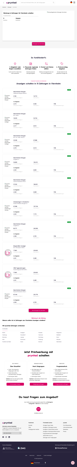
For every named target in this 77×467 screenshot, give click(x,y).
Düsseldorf (22, 335)
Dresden (40, 332)
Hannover (40, 335)
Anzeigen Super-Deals (48, 425)
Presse (64, 431)
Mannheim (59, 341)
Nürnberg (40, 337)
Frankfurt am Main (6, 341)
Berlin (3, 332)
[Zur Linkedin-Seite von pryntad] (9, 437)
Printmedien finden (15, 384)
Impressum (39, 455)
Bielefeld (58, 335)
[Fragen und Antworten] (73, 463)
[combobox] (71, 2)
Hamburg (4, 335)
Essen (21, 341)
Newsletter (65, 429)
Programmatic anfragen (62, 384)
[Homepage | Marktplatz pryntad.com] (12, 3)
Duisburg (40, 339)
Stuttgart (22, 332)
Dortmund (22, 339)
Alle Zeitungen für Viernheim (38, 310)
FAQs (30, 427)
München (4, 337)
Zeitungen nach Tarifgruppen (50, 437)
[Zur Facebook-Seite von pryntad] (3, 437)
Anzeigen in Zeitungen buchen (50, 427)
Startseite (4, 7)
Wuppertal (59, 332)
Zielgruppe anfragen (38, 384)
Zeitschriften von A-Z (48, 435)
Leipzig (22, 337)
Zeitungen (9, 7)
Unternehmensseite (67, 427)
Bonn (58, 337)
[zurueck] (3, 2)
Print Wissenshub (67, 425)
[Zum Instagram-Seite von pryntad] (6, 437)
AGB (26, 455)
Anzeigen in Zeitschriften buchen (50, 429)
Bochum (40, 341)
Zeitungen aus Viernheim (38, 43)
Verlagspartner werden (34, 429)
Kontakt (30, 425)
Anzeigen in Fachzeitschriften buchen (51, 431)
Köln (3, 339)
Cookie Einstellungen (48, 455)
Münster (58, 339)
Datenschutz (31, 455)
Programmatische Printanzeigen (50, 433)
